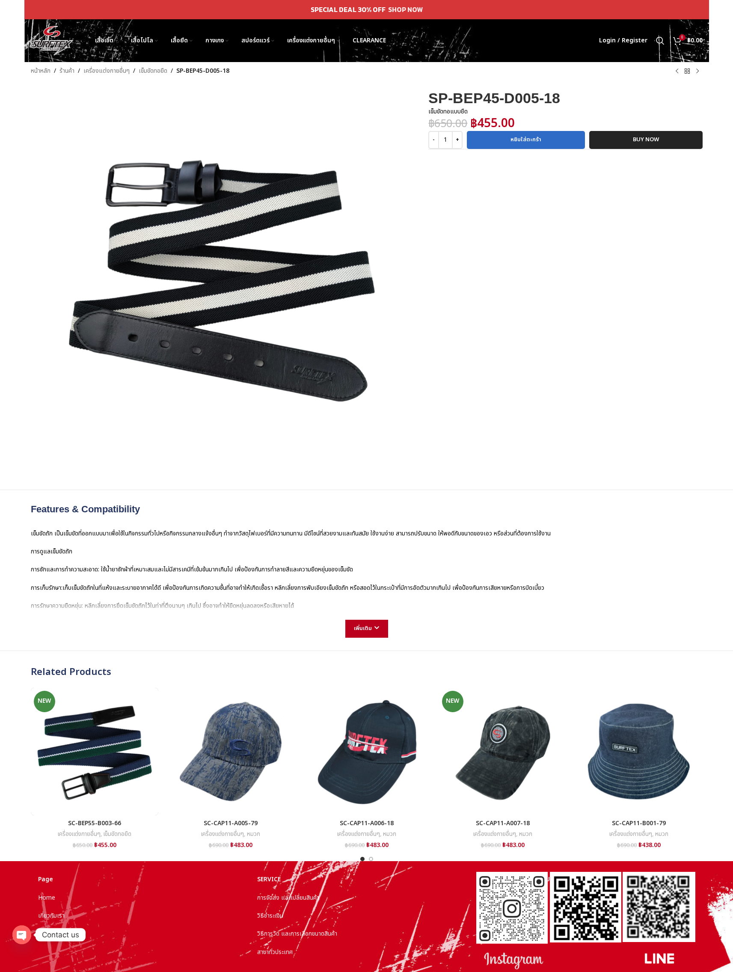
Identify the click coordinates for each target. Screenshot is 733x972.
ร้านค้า (66, 70)
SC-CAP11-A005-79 (231, 823)
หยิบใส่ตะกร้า (525, 139)
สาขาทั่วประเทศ (275, 952)
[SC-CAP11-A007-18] (503, 751)
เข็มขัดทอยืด (153, 70)
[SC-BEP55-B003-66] (94, 751)
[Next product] (697, 71)
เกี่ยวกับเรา (51, 915)
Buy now (646, 139)
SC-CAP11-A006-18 (367, 823)
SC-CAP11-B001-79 (639, 823)
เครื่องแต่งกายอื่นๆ (106, 70)
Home (46, 897)
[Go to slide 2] (371, 859)
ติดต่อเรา (49, 933)
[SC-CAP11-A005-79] (230, 751)
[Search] (660, 40)
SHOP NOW (405, 9)
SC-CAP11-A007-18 (503, 823)
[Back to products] (687, 71)
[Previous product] (677, 71)
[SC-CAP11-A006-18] (366, 751)
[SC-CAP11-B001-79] (639, 751)
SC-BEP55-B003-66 (94, 823)
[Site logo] (52, 40)
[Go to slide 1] (362, 859)
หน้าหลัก (40, 70)
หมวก (253, 834)
